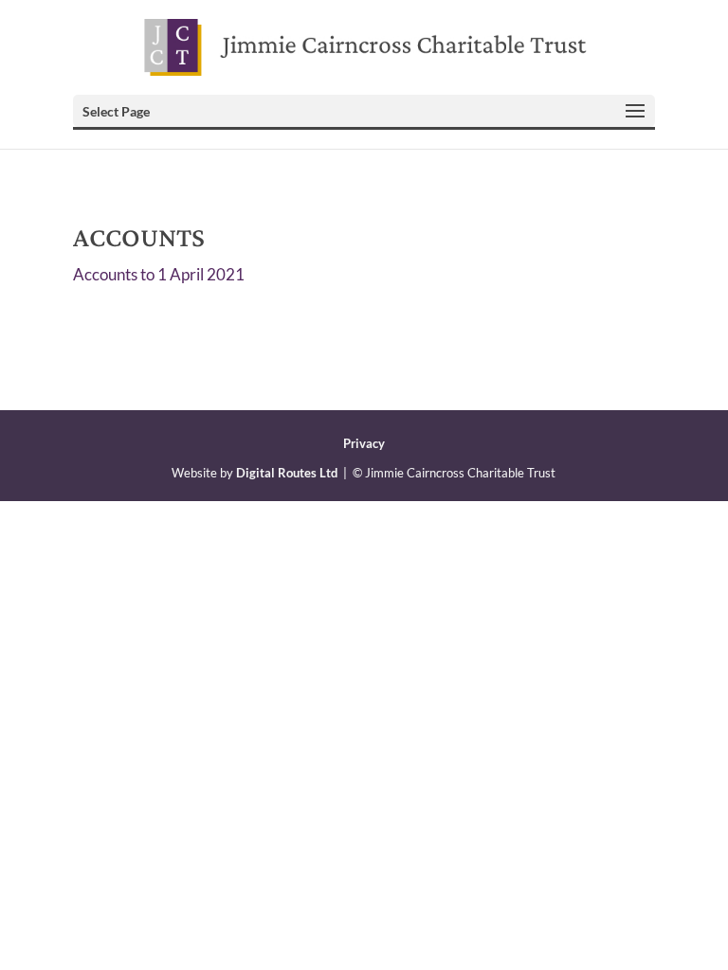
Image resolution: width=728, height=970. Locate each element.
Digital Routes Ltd (286, 472)
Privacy (364, 443)
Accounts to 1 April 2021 (159, 274)
